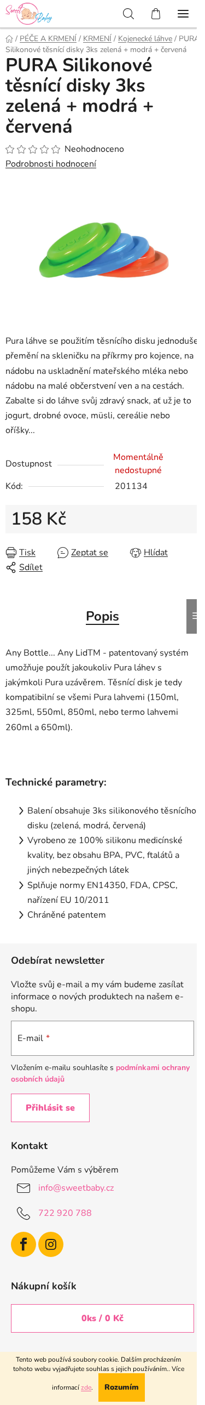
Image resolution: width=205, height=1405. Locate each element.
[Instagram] (50, 1244)
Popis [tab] (102, 616)
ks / (102, 1318)
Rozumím (121, 1387)
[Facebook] (23, 1244)
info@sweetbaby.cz (76, 1188)
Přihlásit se (50, 1108)
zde (86, 1387)
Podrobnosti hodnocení (50, 164)
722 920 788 (65, 1213)
